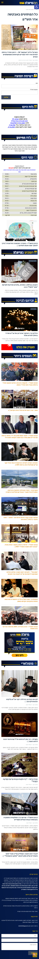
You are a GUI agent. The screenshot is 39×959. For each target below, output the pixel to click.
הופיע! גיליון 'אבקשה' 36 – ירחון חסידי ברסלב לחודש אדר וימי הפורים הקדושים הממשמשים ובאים (20, 54)
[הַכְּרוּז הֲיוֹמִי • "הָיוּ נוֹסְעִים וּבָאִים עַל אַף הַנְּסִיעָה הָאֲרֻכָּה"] (19, 765)
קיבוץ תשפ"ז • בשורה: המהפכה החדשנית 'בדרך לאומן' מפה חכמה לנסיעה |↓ (20, 244)
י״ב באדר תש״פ (29, 60)
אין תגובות (21, 60)
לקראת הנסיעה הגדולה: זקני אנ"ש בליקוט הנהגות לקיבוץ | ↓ (22, 700)
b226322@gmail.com (24, 926)
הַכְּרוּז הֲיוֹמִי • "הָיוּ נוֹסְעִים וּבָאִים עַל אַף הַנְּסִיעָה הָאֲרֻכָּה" (20, 780)
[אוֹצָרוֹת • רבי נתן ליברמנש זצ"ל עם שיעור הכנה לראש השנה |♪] (19, 725)
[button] (36, 6)
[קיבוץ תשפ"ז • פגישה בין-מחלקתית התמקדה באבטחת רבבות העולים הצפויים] (19, 804)
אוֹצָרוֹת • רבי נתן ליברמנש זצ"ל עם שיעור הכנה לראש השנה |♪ (20, 740)
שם (37, 83)
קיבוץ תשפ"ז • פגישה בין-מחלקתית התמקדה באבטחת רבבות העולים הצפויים (20, 818)
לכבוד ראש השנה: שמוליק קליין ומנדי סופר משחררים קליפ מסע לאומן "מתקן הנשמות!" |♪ (20, 855)
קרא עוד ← (35, 69)
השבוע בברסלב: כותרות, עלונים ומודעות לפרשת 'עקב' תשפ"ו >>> (20, 286)
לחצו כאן (28, 885)
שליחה (6, 97)
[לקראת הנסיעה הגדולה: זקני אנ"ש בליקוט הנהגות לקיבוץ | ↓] (19, 683)
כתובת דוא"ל (34, 89)
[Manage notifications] (34, 954)
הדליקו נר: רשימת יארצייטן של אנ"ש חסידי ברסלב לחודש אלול (21, 334)
